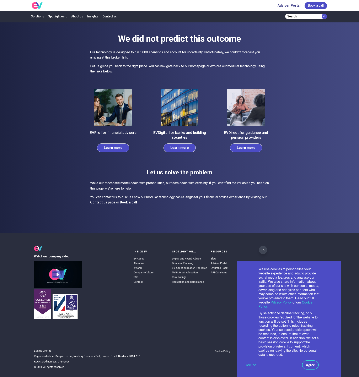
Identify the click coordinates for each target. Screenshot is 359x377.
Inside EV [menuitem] (140, 251)
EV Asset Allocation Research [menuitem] (189, 268)
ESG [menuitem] (136, 277)
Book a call (128, 202)
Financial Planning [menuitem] (182, 263)
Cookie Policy (222, 351)
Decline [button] (250, 364)
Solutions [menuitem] (37, 16)
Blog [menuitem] (213, 258)
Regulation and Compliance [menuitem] (188, 281)
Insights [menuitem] (92, 16)
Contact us (98, 202)
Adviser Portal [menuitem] (289, 5)
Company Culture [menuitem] (144, 272)
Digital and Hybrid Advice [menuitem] (186, 258)
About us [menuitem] (77, 16)
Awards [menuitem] (138, 268)
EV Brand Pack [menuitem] (219, 268)
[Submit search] (324, 16)
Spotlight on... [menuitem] (57, 16)
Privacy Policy (281, 302)
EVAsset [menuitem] (139, 258)
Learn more (113, 148)
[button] (58, 274)
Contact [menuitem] (138, 281)
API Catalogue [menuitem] (219, 272)
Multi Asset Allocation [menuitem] (185, 272)
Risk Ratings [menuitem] (179, 277)
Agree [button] (310, 364)
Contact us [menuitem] (109, 16)
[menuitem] (316, 5)
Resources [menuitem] (219, 251)
